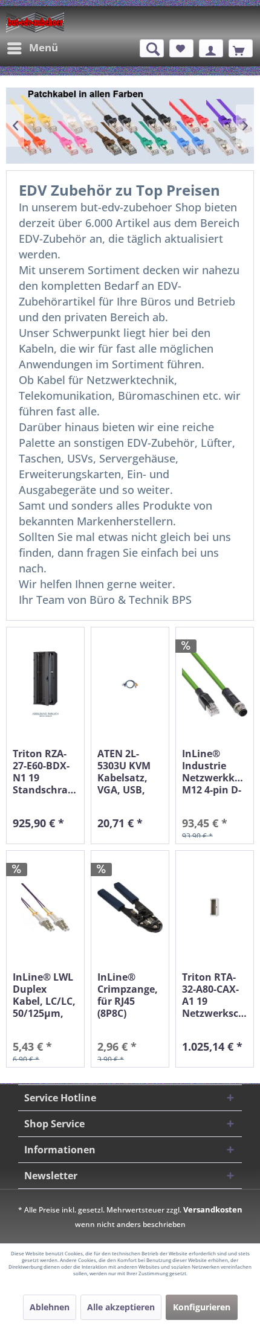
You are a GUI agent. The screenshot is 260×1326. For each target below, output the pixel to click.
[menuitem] (32, 48)
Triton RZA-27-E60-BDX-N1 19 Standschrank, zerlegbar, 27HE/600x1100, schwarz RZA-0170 (45, 772)
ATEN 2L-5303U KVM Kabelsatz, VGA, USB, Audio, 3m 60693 (124, 772)
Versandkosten (212, 1209)
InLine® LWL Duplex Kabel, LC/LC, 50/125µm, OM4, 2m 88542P (44, 995)
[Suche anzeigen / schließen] (152, 48)
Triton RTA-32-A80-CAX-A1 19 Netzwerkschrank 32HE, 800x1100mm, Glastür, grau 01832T (214, 995)
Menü (43, 47)
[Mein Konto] (211, 48)
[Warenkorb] (241, 48)
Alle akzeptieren (121, 1307)
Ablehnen (50, 1307)
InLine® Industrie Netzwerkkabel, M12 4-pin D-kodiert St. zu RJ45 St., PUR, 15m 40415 (214, 772)
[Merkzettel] (181, 48)
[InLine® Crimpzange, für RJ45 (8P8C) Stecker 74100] (130, 908)
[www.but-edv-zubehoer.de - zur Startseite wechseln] (35, 22)
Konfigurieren (201, 1307)
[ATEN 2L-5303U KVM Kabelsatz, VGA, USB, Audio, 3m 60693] (130, 684)
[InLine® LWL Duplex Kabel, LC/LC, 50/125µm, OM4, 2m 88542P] (45, 908)
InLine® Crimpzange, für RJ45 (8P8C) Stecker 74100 (130, 995)
